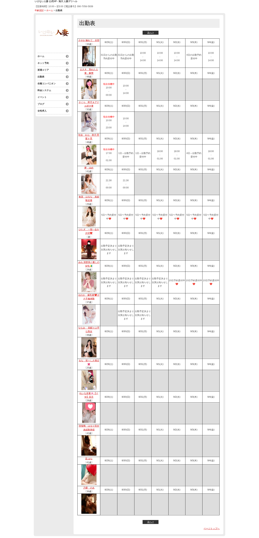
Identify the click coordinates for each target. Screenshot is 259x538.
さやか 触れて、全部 (88, 40)
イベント (42, 97)
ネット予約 (43, 63)
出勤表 (41, 76)
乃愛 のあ (89, 487)
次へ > (150, 32)
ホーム (49, 10)
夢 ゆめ (88, 167)
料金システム (44, 90)
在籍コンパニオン (47, 83)
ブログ (41, 104)
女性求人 (42, 110)
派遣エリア (43, 70)
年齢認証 (39, 10)
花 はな (89, 458)
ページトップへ (212, 528)
